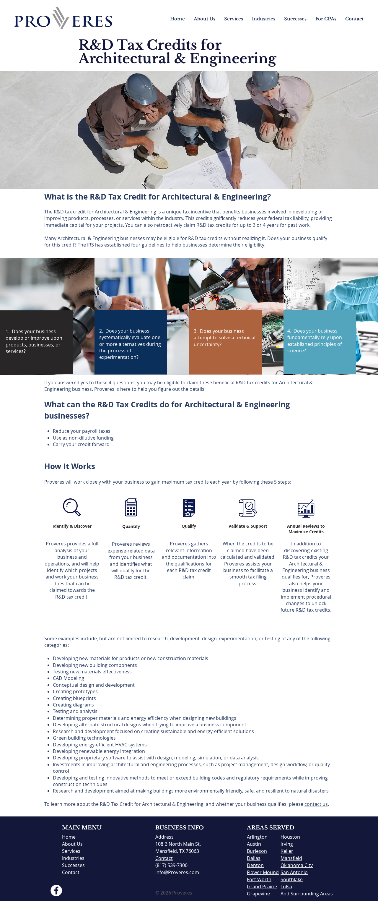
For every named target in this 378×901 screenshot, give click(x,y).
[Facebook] (56, 890)
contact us (316, 804)
